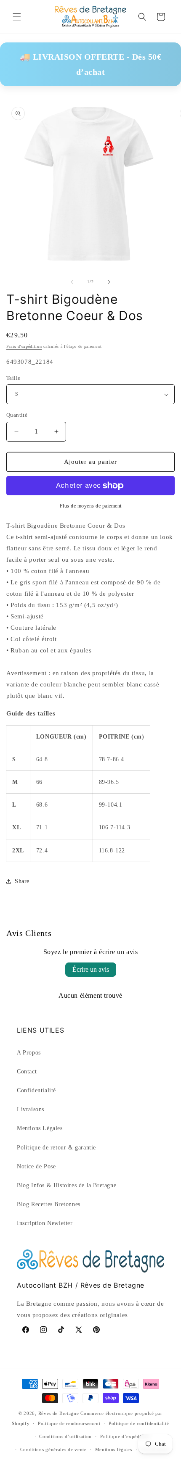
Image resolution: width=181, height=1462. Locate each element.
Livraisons (30, 1109)
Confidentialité (36, 1090)
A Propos (29, 1052)
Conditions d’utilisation (65, 1436)
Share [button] (22, 881)
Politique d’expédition (125, 1436)
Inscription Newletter (45, 1223)
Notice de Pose (36, 1166)
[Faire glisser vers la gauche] (72, 282)
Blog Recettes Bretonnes (48, 1204)
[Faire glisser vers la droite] (109, 282)
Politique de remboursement (69, 1423)
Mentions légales (113, 1449)
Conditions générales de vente (53, 1449)
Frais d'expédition (24, 346)
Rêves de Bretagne (58, 1413)
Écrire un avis (90, 969)
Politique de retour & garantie (56, 1147)
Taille (13, 378)
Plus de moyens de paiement (91, 506)
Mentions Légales (40, 1128)
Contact (27, 1071)
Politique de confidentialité (139, 1423)
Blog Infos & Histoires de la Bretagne (66, 1185)
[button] (17, 17)
